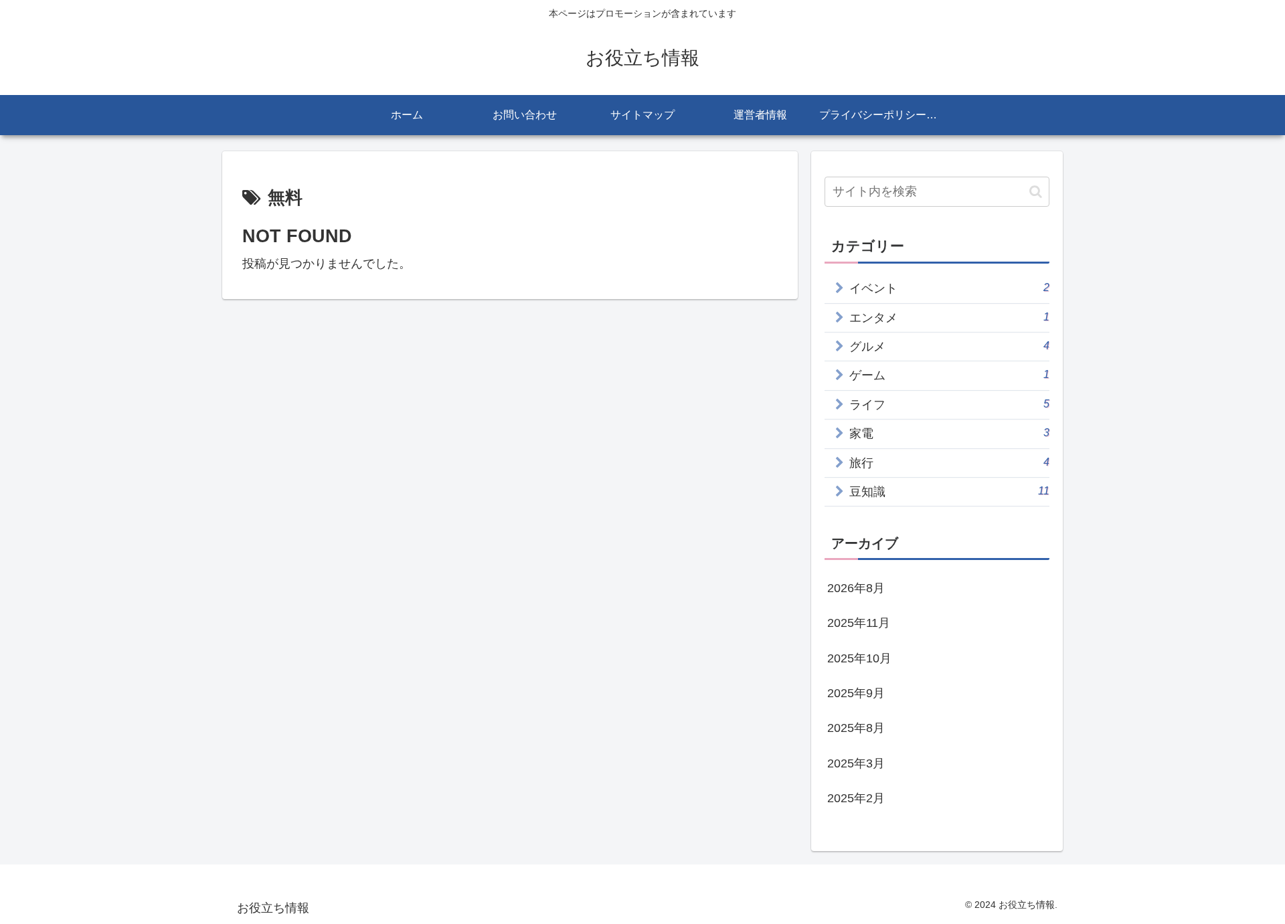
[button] (1035, 191)
